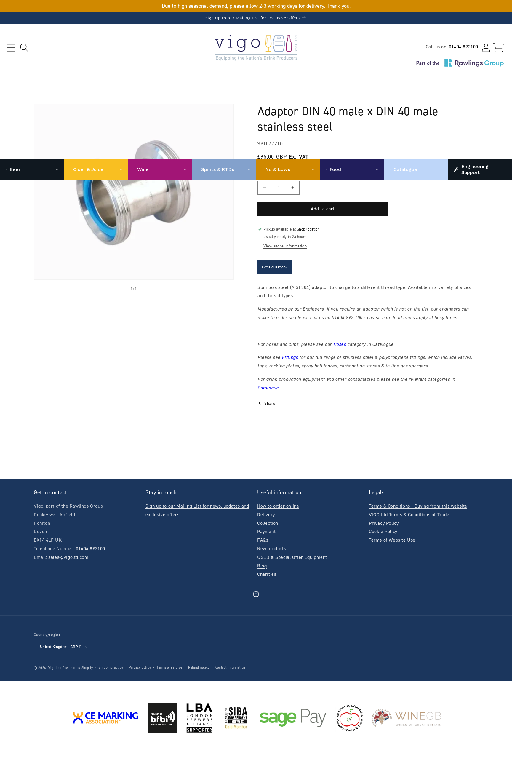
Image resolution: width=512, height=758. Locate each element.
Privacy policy (140, 667)
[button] (11, 48)
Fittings (290, 357)
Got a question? (274, 267)
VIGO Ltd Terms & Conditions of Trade (409, 514)
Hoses (339, 344)
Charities (266, 574)
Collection (267, 523)
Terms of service (169, 667)
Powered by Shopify (78, 668)
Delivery (266, 514)
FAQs (262, 540)
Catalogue (268, 388)
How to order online (278, 506)
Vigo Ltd (55, 668)
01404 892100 (463, 47)
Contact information (230, 667)
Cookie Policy (383, 531)
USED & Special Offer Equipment (292, 557)
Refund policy (198, 667)
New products (271, 549)
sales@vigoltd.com (68, 557)
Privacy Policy (384, 523)
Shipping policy (111, 667)
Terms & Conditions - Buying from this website (418, 506)
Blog (262, 566)
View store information (285, 246)
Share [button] (270, 403)
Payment (266, 531)
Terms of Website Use (392, 540)
